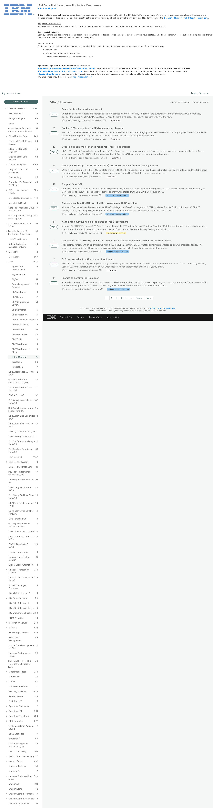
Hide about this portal (47, 8)
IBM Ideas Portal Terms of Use (162, 308)
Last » (148, 298)
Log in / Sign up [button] (199, 93)
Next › (139, 298)
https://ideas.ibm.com (198, 18)
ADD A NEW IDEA (22, 102)
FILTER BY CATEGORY (17, 108)
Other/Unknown (95, 120)
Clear (35, 108)
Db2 (85, 120)
